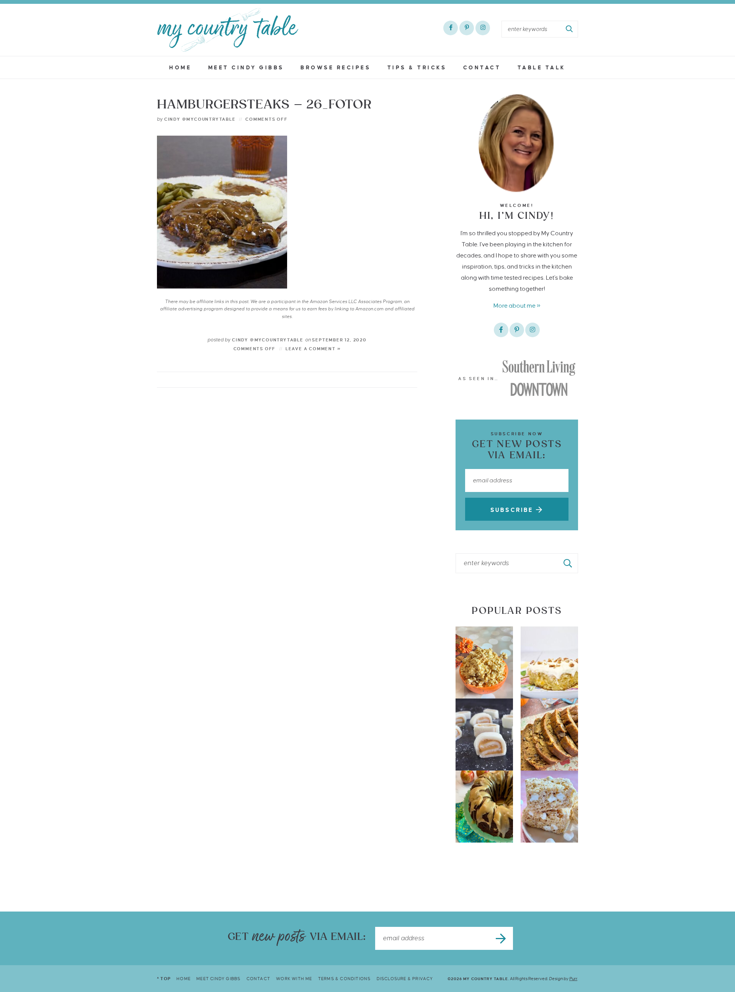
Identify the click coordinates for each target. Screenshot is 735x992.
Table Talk (542, 68)
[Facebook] (450, 28)
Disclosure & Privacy (405, 978)
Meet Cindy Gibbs (246, 68)
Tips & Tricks (417, 68)
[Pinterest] (466, 28)
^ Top (164, 978)
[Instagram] (482, 28)
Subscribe (513, 510)
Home (180, 68)
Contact (482, 68)
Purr (573, 978)
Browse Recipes (336, 68)
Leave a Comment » (313, 348)
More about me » (517, 305)
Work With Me (294, 978)
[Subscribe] (501, 938)
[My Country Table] (228, 30)
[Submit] (570, 29)
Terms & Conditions (344, 978)
